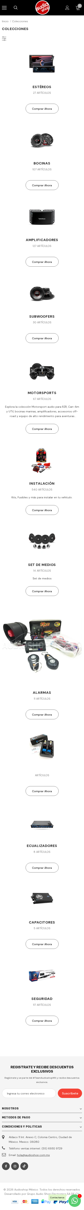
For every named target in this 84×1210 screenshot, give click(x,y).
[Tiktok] (24, 1166)
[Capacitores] (42, 899)
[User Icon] (67, 8)
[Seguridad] (42, 975)
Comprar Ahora (42, 108)
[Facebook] (6, 1166)
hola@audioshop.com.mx (33, 1155)
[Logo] (42, 7)
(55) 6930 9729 (52, 1148)
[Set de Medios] (42, 541)
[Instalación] (42, 460)
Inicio (5, 21)
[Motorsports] (42, 369)
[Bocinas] (42, 140)
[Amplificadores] (42, 216)
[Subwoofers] (42, 293)
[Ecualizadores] (42, 822)
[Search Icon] (19, 8)
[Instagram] (15, 1166)
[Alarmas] (42, 646)
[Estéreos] (42, 63)
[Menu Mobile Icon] (4, 7)
